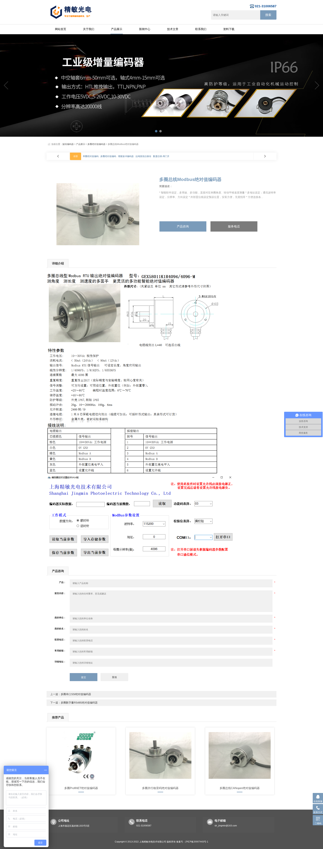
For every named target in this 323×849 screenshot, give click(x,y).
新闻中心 (144, 29)
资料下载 (228, 29)
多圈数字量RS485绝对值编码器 (79, 702)
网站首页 (60, 29)
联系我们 (200, 29)
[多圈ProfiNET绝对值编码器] (81, 755)
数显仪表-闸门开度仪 (163, 156)
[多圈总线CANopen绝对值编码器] (239, 755)
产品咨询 (183, 226)
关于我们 (88, 29)
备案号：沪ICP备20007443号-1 (192, 841)
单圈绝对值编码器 (92, 156)
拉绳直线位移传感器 (146, 156)
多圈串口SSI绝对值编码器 (76, 694)
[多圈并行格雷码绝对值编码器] (160, 755)
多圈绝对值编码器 (96, 144)
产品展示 (116, 29)
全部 (75, 156)
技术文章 (172, 29)
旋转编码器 (68, 144)
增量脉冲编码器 (126, 156)
